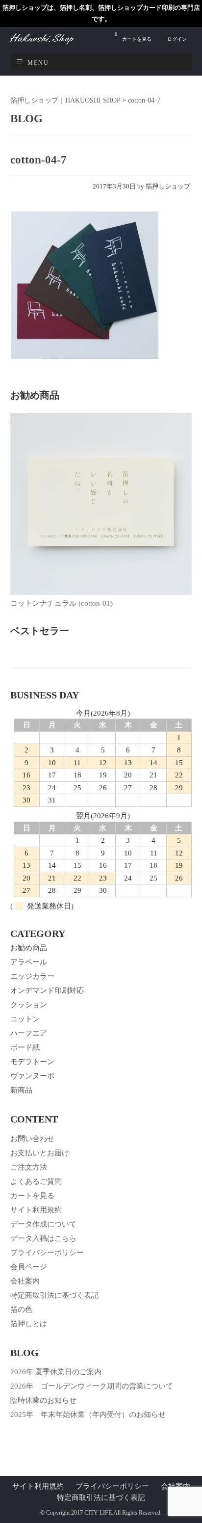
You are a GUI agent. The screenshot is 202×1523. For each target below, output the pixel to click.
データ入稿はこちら (43, 1238)
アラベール (28, 962)
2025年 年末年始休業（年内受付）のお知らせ (88, 1414)
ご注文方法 (28, 1167)
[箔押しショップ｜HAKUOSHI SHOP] (52, 43)
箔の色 (21, 1309)
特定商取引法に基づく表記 (54, 1295)
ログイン (177, 39)
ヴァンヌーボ (32, 1076)
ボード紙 (25, 1047)
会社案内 (25, 1281)
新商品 (21, 1090)
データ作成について (43, 1224)
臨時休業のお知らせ (43, 1400)
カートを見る (133, 36)
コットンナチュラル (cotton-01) (61, 603)
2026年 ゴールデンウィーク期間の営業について (91, 1386)
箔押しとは (28, 1324)
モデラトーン (32, 1062)
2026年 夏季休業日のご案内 (55, 1372)
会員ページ (28, 1267)
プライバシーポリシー (47, 1252)
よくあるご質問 (36, 1181)
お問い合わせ (32, 1139)
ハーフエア (28, 1033)
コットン (25, 1019)
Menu (38, 62)
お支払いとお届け (39, 1153)
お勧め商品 (28, 948)
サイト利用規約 (36, 1210)
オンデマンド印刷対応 (47, 990)
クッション (28, 1005)
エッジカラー (32, 976)
